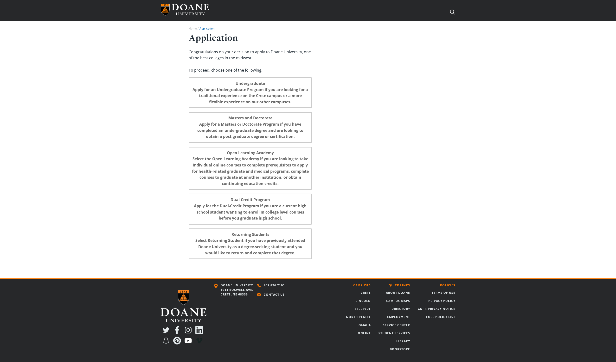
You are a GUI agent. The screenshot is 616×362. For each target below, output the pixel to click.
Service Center (396, 325)
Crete (366, 293)
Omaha (365, 325)
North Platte (358, 317)
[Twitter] (167, 332)
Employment (398, 317)
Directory (400, 309)
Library (403, 341)
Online (364, 333)
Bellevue (362, 309)
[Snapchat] (167, 343)
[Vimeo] (200, 343)
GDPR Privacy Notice (436, 309)
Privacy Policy (441, 301)
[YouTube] (189, 343)
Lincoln (363, 301)
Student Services (394, 333)
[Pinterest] (178, 343)
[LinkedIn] (200, 332)
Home (193, 28)
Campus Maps (398, 301)
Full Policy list (440, 317)
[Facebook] (178, 332)
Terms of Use (443, 293)
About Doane (398, 293)
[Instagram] (189, 332)
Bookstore (400, 349)
